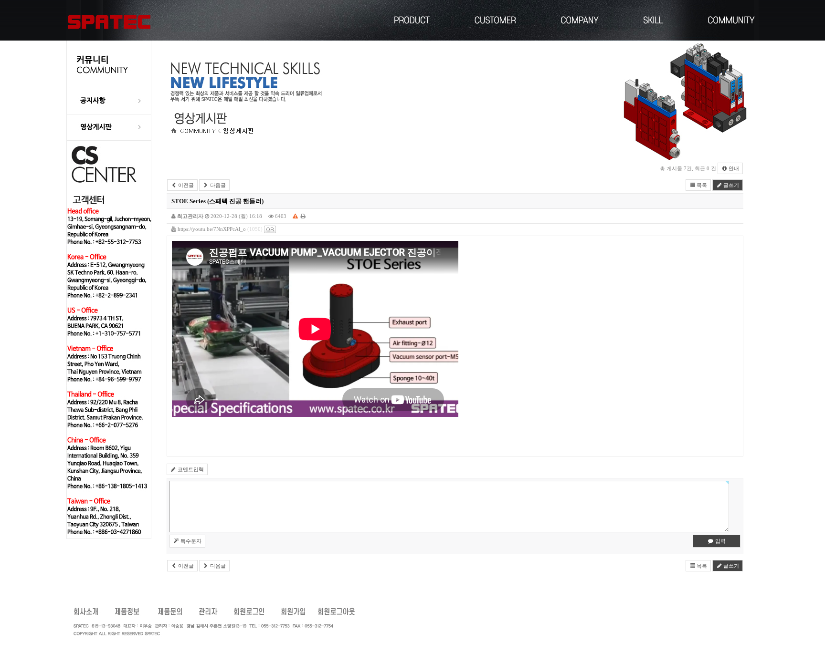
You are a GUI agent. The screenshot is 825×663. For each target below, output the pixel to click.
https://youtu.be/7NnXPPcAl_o (212, 229)
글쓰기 (730, 185)
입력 (720, 541)
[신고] (295, 216)
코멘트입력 (190, 469)
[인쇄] (303, 216)
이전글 (185, 185)
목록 (701, 185)
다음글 (217, 185)
